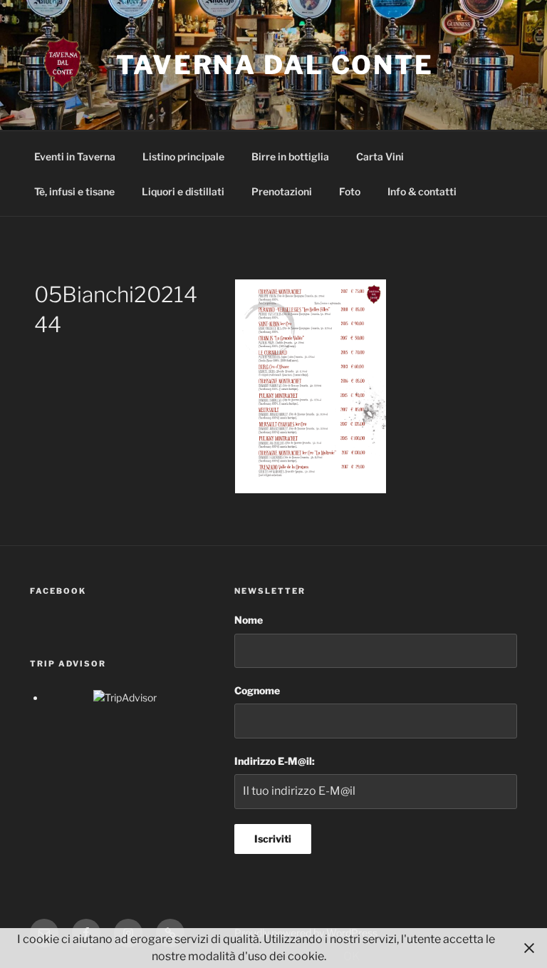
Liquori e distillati (183, 191)
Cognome (257, 690)
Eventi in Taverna (74, 156)
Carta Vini (380, 156)
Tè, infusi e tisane (74, 191)
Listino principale (183, 156)
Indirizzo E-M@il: (274, 761)
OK (351, 956)
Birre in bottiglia (290, 156)
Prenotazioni (281, 191)
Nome (248, 620)
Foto (349, 191)
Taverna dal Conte (275, 65)
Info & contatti (422, 191)
